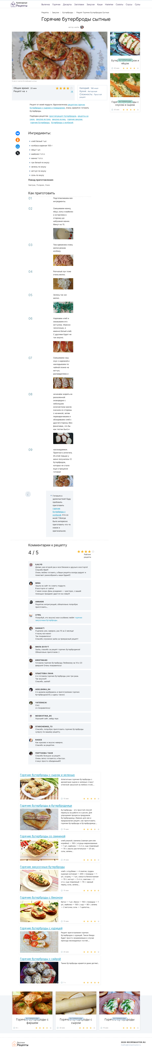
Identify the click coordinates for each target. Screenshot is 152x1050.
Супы (137, 4)
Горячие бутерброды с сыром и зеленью (47, 775)
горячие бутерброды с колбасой (59, 511)
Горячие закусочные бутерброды (42, 866)
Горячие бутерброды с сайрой (40, 958)
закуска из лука (43, 119)
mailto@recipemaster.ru (131, 1045)
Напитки (109, 4)
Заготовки (79, 4)
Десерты (67, 4)
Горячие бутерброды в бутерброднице (46, 805)
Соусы (129, 4)
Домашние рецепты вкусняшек (20, 1043)
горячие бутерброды (40, 122)
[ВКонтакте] (18, 133)
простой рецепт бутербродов (62, 116)
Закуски (90, 4)
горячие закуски (74, 119)
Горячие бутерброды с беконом (41, 897)
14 (72, 91)
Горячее (56, 4)
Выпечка (45, 4)
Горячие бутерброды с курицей (41, 928)
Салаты (119, 4)
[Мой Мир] (18, 146)
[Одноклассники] (18, 140)
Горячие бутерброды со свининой (42, 836)
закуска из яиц (59, 119)
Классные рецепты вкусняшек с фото (19, 4)
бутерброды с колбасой (62, 122)
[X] (18, 153)
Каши (99, 4)
